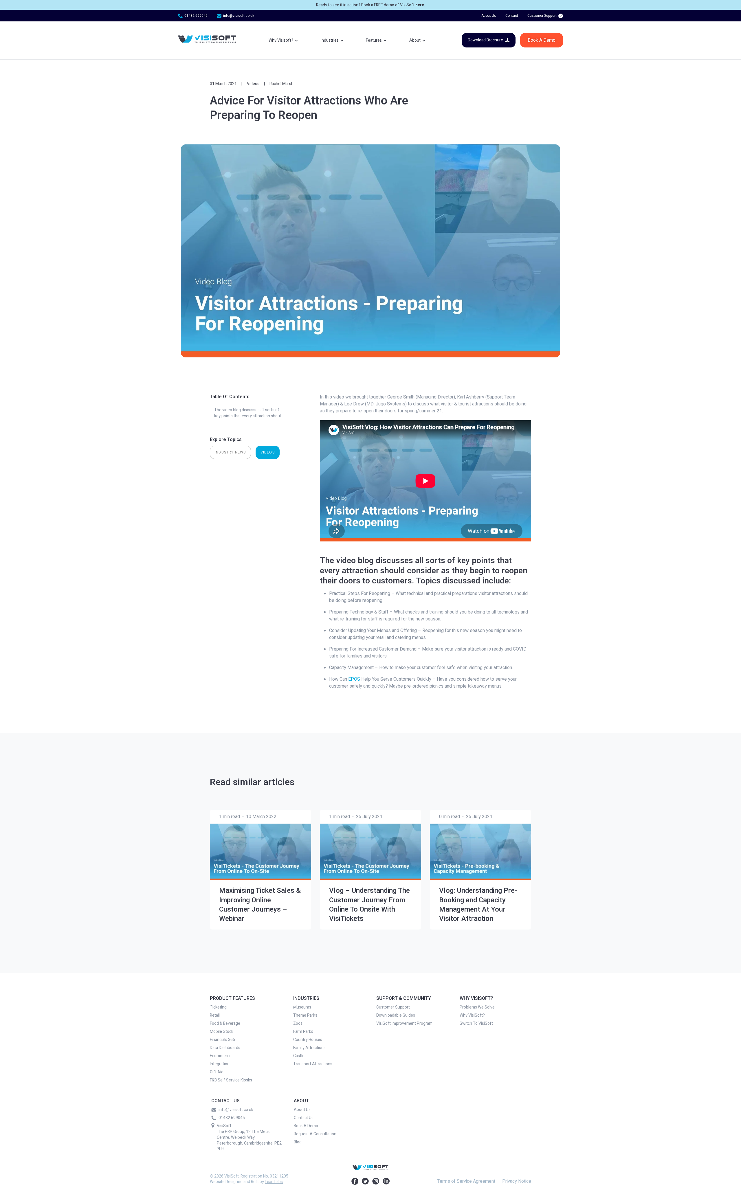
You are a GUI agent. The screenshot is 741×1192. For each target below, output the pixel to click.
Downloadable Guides (395, 1015)
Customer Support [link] (542, 15)
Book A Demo (306, 1126)
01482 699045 (232, 1118)
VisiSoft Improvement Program (404, 1023)
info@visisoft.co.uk (236, 1110)
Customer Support (393, 1007)
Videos (253, 84)
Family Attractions (309, 1048)
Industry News (230, 452)
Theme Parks (305, 1015)
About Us (302, 1110)
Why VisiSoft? (472, 1015)
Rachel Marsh (281, 84)
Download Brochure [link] (485, 40)
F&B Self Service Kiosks (231, 1080)
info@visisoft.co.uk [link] (238, 15)
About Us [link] (488, 15)
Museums (302, 1007)
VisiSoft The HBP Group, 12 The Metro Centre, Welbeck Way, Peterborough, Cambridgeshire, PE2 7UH (249, 1137)
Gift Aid (216, 1072)
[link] (207, 40)
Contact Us (303, 1118)
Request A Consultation (315, 1134)
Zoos (297, 1023)
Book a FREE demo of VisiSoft (392, 5)
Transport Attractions (312, 1064)
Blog (298, 1142)
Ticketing (218, 1007)
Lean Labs (274, 1182)
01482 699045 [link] (196, 15)
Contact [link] (511, 15)
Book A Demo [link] (541, 40)
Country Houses (307, 1040)
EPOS (354, 679)
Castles (300, 1056)
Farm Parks (303, 1032)
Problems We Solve (477, 1007)
